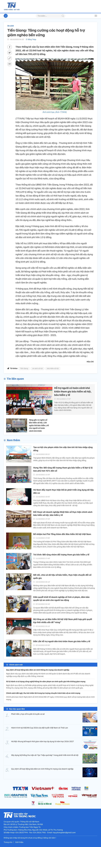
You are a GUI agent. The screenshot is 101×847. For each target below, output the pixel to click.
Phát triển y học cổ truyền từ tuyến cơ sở (28, 714)
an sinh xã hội (37, 368)
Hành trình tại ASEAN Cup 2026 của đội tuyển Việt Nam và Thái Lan (39, 727)
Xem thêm (13, 439)
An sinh (10, 25)
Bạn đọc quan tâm (17, 709)
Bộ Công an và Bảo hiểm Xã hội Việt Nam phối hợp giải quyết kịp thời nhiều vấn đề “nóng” (62, 620)
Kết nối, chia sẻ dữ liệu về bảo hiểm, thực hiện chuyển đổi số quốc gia (62, 576)
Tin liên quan (15, 378)
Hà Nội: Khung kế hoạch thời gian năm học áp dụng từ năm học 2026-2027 (42, 741)
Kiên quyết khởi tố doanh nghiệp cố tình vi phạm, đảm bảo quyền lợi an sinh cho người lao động (61, 598)
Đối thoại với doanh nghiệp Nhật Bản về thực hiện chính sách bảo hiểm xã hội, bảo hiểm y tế (62, 513)
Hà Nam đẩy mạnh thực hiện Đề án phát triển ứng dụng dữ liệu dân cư (63, 491)
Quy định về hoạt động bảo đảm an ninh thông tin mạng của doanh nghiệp (37, 670)
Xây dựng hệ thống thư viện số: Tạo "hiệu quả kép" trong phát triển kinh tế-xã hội (44, 755)
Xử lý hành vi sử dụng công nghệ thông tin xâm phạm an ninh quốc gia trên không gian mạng (45, 681)
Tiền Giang (24, 368)
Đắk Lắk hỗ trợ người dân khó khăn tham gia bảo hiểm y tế (61, 641)
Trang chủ (8, 842)
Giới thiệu (19, 842)
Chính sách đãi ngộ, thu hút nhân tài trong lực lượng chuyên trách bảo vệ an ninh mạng (43, 693)
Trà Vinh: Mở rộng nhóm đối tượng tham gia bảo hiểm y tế (61, 554)
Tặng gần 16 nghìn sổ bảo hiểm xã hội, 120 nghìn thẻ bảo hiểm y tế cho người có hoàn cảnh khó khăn (39, 425)
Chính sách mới (16, 664)
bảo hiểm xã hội (53, 368)
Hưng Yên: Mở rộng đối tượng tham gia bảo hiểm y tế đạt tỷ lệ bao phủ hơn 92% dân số (63, 469)
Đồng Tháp (32, 39)
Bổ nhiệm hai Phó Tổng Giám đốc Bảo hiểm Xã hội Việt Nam (62, 534)
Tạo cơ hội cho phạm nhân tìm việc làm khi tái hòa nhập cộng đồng (63, 449)
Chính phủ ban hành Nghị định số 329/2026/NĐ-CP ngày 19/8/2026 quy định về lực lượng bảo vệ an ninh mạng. (50, 698)
